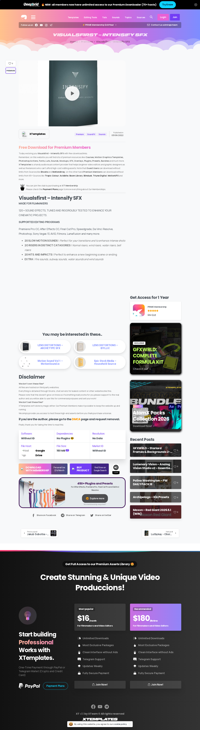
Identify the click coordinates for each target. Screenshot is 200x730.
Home (74, 41)
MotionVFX (113, 175)
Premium (87, 41)
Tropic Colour (52, 175)
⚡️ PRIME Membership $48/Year (98, 25)
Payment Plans (50, 189)
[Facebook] (36, 25)
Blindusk (88, 175)
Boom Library (76, 175)
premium (10, 70)
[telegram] (51, 25)
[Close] (196, 4)
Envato (44, 171)
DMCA (76, 419)
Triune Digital (100, 175)
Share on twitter (103, 515)
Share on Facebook (46, 515)
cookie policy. (120, 724)
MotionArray (58, 171)
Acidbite (64, 175)
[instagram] (46, 25)
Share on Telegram (75, 515)
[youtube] (41, 25)
